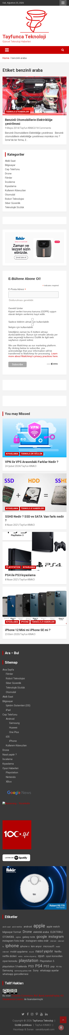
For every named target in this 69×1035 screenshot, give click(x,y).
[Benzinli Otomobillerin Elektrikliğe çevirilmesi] (34, 95)
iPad (8, 710)
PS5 (46, 966)
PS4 (38, 966)
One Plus (14, 732)
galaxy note (28, 936)
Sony (36, 970)
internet (53, 941)
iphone (12, 945)
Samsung (14, 723)
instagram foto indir (13, 940)
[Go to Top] (63, 1019)
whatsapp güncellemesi (15, 974)
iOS (8, 736)
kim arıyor (36, 946)
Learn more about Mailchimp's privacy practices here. (33, 355)
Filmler (8, 177)
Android (10, 718)
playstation (28, 960)
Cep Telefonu (12, 169)
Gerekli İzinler (15, 308)
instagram (56, 937)
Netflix (58, 951)
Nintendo (11, 777)
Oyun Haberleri (10, 768)
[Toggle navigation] (7, 50)
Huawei (13, 727)
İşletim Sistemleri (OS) (18, 705)
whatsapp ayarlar (49, 970)
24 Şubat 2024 (12, 466)
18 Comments (43, 128)
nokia (20, 956)
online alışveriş (30, 956)
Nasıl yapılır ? (10, 754)
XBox (9, 781)
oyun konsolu (10, 961)
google (42, 937)
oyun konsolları (54, 956)
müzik (31, 952)
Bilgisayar (10, 165)
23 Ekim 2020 (12, 634)
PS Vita (59, 967)
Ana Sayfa (8, 669)
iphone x (24, 946)
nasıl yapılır (44, 951)
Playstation (13, 567)
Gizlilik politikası (23, 1025)
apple (39, 926)
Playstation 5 (47, 961)
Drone (8, 173)
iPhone (25, 622)
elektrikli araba (41, 932)
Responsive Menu (62, 3)
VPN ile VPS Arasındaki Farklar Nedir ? (31, 462)
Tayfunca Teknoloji (24, 37)
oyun (41, 956)
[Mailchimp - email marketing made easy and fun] (52, 364)
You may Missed (17, 414)
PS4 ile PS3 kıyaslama (20, 575)
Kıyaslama (10, 186)
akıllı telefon (17, 927)
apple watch (53, 926)
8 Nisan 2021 (12, 524)
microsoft (48, 946)
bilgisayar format (12, 932)
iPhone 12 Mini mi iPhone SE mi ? (27, 630)
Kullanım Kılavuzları (15, 190)
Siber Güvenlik (12, 203)
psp (53, 966)
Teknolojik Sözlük (14, 207)
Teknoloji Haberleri (17, 112)
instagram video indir (37, 940)
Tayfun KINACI (27, 128)
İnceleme (10, 182)
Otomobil (10, 194)
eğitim (18, 937)
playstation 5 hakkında (15, 966)
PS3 (31, 966)
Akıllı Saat (10, 160)
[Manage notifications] (61, 1027)
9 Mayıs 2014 (12, 128)
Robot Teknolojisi (14, 198)
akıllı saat (7, 927)
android (28, 926)
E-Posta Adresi (17, 289)
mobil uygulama (18, 951)
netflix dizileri (10, 956)
